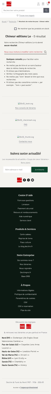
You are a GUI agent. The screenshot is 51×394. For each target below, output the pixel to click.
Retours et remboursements (25, 212)
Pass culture (25, 242)
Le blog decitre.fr (25, 246)
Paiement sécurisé (25, 208)
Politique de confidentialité (25, 294)
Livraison (25, 204)
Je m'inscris (39, 169)
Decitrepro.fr (25, 272)
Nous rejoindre (25, 268)
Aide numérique (25, 216)
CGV (25, 302)
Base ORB (25, 276)
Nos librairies (25, 264)
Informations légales (25, 290)
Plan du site (25, 310)
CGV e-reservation (25, 306)
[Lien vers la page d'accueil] (9, 4)
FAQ (25, 124)
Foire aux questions (25, 200)
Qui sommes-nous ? (25, 260)
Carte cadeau (25, 234)
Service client (25, 220)
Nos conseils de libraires (25, 108)
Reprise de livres (25, 238)
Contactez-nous (25, 141)
